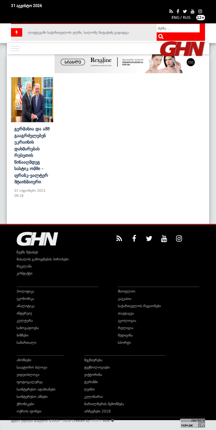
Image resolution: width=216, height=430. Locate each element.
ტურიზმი (91, 382)
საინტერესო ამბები (32, 397)
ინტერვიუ (24, 313)
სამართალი (26, 342)
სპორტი (124, 342)
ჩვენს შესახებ (27, 252)
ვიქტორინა (93, 375)
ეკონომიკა (25, 299)
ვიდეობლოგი (28, 375)
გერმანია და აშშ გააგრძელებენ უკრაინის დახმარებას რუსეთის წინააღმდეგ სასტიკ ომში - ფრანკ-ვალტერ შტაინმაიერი (32, 155)
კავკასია (124, 299)
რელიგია (125, 328)
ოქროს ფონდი (29, 411)
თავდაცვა (126, 313)
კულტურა (25, 320)
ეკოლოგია (127, 320)
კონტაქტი (24, 273)
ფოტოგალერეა (30, 382)
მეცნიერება (93, 360)
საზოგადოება (28, 328)
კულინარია (93, 397)
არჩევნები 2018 (97, 411)
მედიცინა (125, 335)
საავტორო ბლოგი (32, 367)
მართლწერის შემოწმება (104, 404)
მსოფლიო (126, 291)
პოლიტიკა (25, 291)
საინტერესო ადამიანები (36, 389)
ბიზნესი (22, 335)
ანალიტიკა (26, 306)
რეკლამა (24, 266)
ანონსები (24, 360)
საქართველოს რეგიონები (139, 306)
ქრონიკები (25, 404)
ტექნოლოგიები (97, 367)
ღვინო (89, 389)
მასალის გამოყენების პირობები (43, 259)
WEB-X (96, 421)
